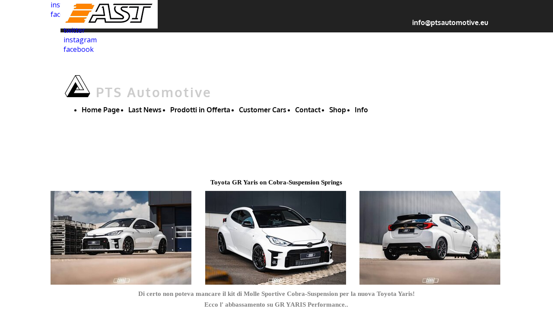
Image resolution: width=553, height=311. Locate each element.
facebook (79, 49)
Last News (145, 109)
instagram (80, 39)
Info (361, 109)
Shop (337, 109)
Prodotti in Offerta (200, 109)
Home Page (101, 109)
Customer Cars (262, 109)
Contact (308, 109)
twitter (74, 30)
